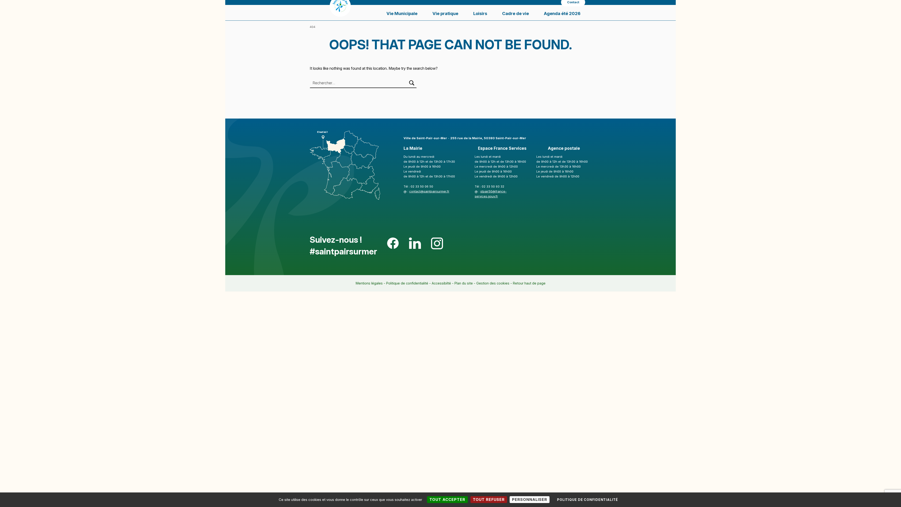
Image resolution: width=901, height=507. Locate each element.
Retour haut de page (529, 283)
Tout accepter (447, 499)
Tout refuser (489, 499)
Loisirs (480, 13)
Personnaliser (529, 499)
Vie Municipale (401, 13)
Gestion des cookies (492, 283)
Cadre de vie (515, 13)
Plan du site (463, 283)
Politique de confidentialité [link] (587, 500)
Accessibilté (441, 283)
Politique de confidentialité (407, 283)
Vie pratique (445, 13)
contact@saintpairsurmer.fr (429, 191)
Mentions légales (369, 283)
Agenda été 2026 (562, 13)
